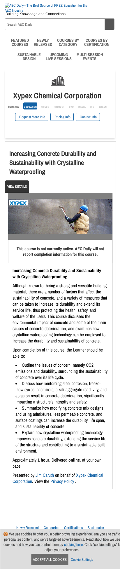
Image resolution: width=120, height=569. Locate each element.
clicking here (73, 544)
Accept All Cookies (50, 559)
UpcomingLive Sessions (59, 56)
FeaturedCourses (20, 42)
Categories (51, 527)
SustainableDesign (29, 56)
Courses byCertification (96, 42)
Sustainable (96, 527)
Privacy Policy (62, 481)
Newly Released (27, 527)
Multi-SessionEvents (90, 56)
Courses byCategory (68, 42)
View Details (17, 186)
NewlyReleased (43, 42)
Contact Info (88, 116)
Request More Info (31, 116)
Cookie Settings (82, 559)
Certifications (73, 527)
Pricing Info (62, 116)
